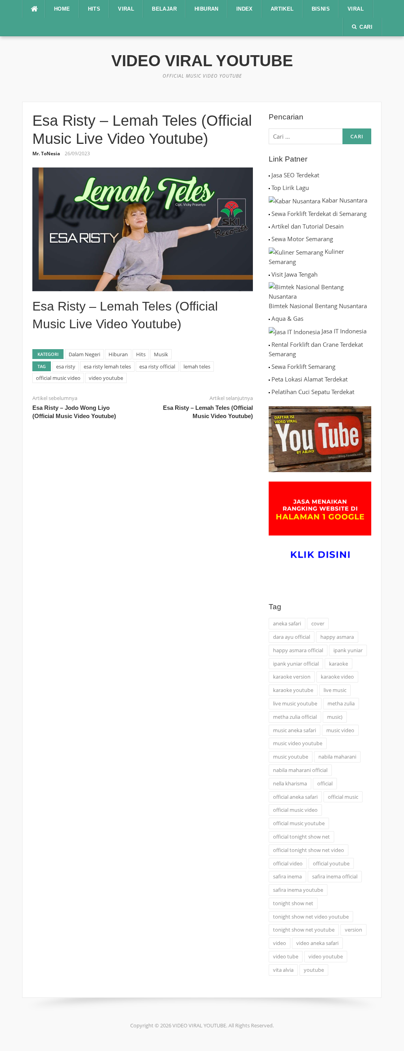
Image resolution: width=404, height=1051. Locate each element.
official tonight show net (301, 836)
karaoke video (337, 676)
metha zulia (341, 703)
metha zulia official (295, 716)
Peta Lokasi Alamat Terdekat (309, 379)
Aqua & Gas (287, 318)
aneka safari (287, 623)
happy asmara (337, 636)
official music (343, 796)
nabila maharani (337, 756)
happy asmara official (298, 650)
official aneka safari (295, 796)
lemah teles (196, 366)
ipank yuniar (348, 650)
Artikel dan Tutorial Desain (307, 226)
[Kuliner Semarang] (296, 251)
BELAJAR (164, 9)
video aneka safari (317, 943)
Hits (141, 354)
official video (288, 863)
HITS (94, 9)
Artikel (282, 9)
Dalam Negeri (84, 354)
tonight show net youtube (304, 929)
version (353, 929)
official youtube (331, 863)
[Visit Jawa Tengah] (269, 274)
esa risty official (157, 366)
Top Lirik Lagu (290, 188)
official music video (58, 377)
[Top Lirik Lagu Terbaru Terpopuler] (269, 188)
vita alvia (283, 969)
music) (334, 716)
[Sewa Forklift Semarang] (269, 366)
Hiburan (118, 354)
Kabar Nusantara (344, 200)
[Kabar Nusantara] (294, 200)
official (325, 783)
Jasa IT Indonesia (344, 331)
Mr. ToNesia (46, 153)
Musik (161, 354)
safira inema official (334, 876)
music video (340, 730)
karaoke (338, 663)
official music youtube (299, 823)
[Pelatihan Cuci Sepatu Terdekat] (269, 392)
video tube (285, 956)
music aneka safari (294, 730)
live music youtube (295, 703)
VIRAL (126, 9)
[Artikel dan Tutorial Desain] (269, 226)
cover (317, 623)
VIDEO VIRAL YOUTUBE (202, 60)
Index (244, 9)
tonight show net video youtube (311, 916)
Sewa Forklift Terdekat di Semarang (319, 214)
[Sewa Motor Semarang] (269, 239)
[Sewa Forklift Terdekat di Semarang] (269, 214)
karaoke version (291, 676)
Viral (356, 9)
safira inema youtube (298, 889)
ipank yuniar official (296, 663)
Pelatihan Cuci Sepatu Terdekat (312, 392)
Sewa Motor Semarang (302, 239)
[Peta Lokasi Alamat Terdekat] (269, 379)
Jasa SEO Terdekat (295, 175)
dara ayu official (291, 636)
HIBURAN (207, 9)
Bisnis (321, 9)
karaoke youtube (293, 690)
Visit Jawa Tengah (294, 274)
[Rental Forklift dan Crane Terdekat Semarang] (269, 344)
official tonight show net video (308, 850)
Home (62, 9)
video (279, 943)
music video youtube (297, 743)
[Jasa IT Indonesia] (294, 331)
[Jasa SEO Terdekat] (269, 175)
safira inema (287, 876)
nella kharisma (290, 783)
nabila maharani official (300, 770)
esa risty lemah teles (107, 366)
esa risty (65, 366)
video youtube (106, 377)
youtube (314, 969)
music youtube (290, 756)
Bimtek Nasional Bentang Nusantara (318, 306)
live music (335, 690)
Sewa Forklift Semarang (303, 366)
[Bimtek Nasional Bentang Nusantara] (320, 291)
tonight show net (293, 903)
